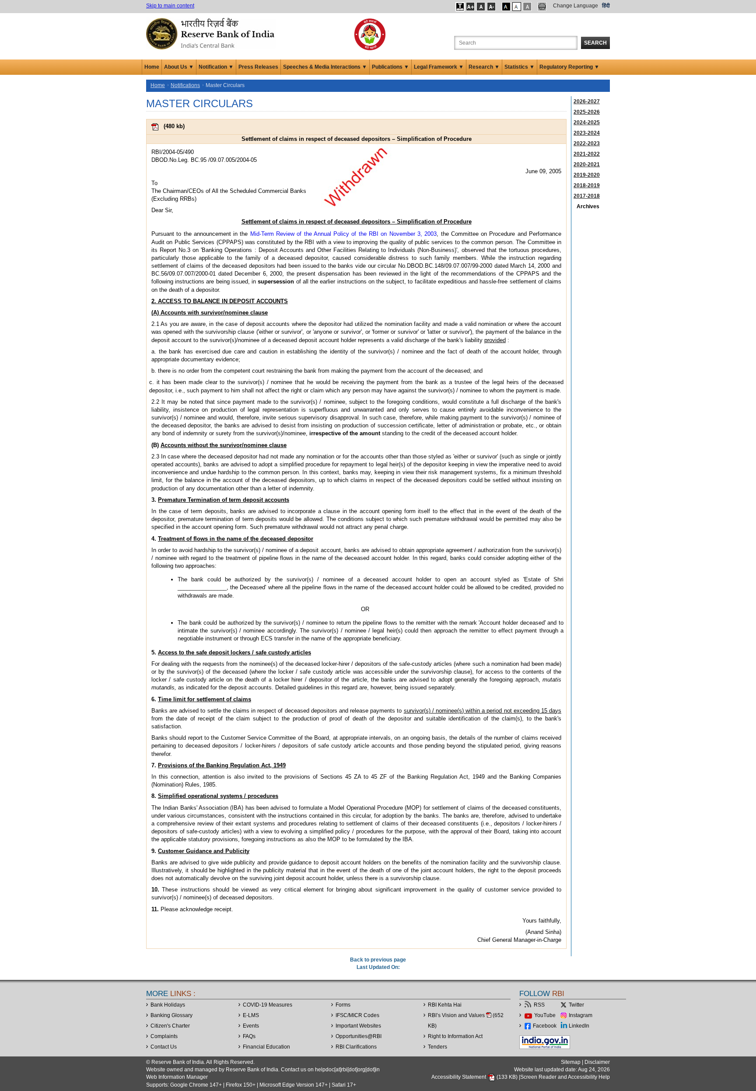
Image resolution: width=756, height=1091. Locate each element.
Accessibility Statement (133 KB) (475, 1077)
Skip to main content (170, 6)
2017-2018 (587, 196)
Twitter (576, 1005)
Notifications (185, 85)
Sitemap (571, 1062)
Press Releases (258, 67)
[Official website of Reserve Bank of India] (211, 33)
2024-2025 (587, 122)
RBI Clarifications (356, 1047)
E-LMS (251, 1015)
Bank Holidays (167, 1005)
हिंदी (606, 6)
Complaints (164, 1036)
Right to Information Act (455, 1036)
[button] (460, 6)
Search (595, 43)
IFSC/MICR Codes (357, 1015)
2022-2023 (587, 143)
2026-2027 (587, 101)
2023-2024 (587, 133)
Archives (588, 206)
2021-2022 (587, 154)
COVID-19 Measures (267, 1005)
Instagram (580, 1015)
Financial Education (266, 1047)
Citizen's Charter (170, 1026)
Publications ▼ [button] (390, 67)
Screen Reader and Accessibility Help (565, 1077)
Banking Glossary (171, 1015)
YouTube (545, 1015)
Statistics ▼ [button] (519, 67)
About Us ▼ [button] (179, 67)
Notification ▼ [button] (216, 67)
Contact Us (163, 1047)
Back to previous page (378, 960)
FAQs (249, 1036)
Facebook (544, 1026)
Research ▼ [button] (484, 67)
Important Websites (358, 1026)
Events (251, 1026)
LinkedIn (579, 1026)
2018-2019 (587, 185)
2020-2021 (587, 164)
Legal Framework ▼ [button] (439, 67)
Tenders (437, 1047)
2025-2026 (587, 112)
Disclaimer (597, 1062)
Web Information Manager (177, 1077)
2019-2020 (587, 175)
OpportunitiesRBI (359, 1036)
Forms (343, 1005)
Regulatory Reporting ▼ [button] (569, 67)
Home (151, 67)
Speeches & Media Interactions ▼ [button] (325, 67)
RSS (539, 1005)
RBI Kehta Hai (445, 1005)
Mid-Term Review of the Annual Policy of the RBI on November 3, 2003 (343, 234)
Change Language (575, 6)
